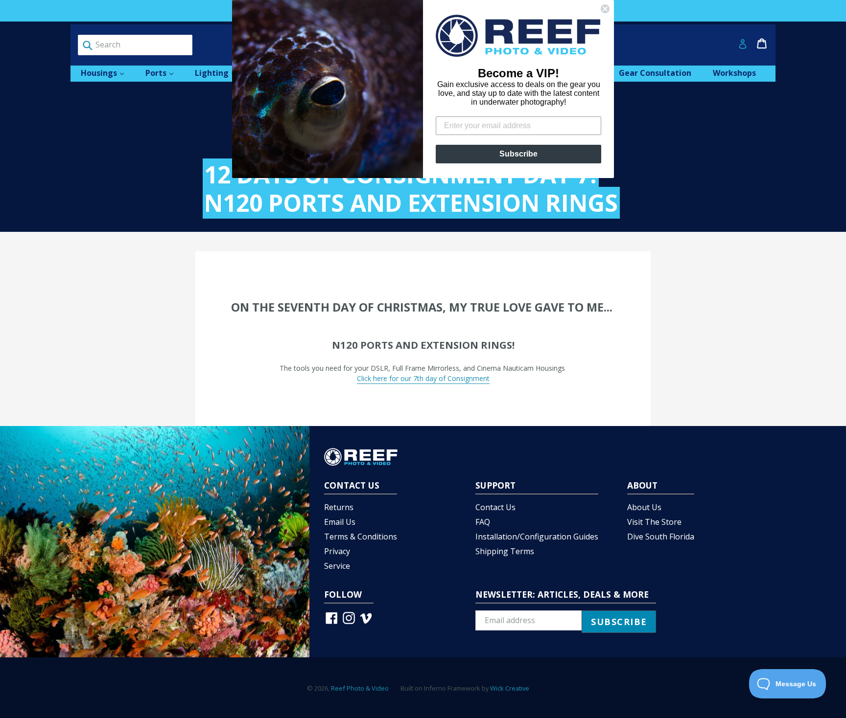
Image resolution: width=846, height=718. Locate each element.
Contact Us (495, 507)
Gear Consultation (655, 72)
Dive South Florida (660, 536)
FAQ (482, 521)
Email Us (339, 521)
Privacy (337, 551)
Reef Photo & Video (360, 688)
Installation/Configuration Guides (536, 536)
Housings (107, 72)
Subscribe (518, 154)
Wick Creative (509, 688)
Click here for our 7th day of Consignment (423, 378)
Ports (164, 72)
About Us (644, 507)
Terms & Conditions (360, 536)
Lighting (220, 72)
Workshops (734, 72)
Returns (338, 507)
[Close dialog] (605, 9)
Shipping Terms (504, 551)
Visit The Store (654, 521)
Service (337, 566)
